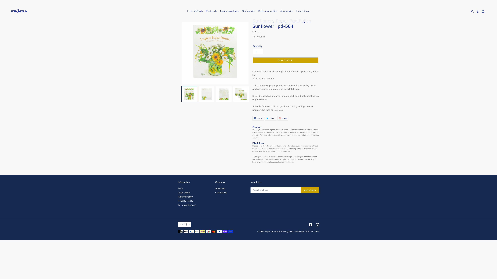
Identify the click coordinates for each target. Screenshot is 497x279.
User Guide (184, 192)
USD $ (183, 224)
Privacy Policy (185, 200)
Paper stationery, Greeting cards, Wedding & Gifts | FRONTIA (292, 231)
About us (220, 188)
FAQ (180, 188)
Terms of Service (187, 204)
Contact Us (221, 192)
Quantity (257, 46)
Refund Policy (185, 196)
